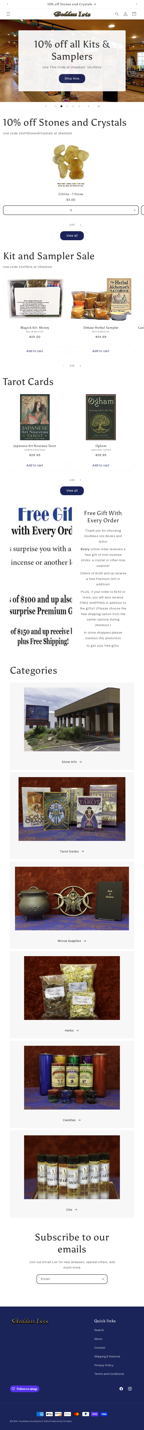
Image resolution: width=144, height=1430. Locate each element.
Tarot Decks (69, 851)
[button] (8, 14)
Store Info (69, 762)
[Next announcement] (136, 4)
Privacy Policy (103, 1365)
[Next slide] (88, 106)
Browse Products (72, 78)
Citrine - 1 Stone (70, 194)
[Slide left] (63, 225)
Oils (69, 1209)
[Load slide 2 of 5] (61, 106)
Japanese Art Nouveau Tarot (35, 446)
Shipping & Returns (107, 1356)
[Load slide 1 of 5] (55, 106)
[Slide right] (80, 225)
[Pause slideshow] (98, 106)
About (98, 1338)
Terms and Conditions (109, 1373)
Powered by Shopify (61, 1421)
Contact (100, 1347)
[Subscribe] (102, 1279)
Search (99, 1330)
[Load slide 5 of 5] (79, 106)
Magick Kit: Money (34, 327)
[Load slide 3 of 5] (67, 106)
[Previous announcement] (7, 4)
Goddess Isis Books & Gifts (34, 1421)
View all (71, 235)
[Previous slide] (46, 106)
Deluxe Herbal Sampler (100, 327)
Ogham (101, 446)
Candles (69, 1120)
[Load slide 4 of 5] (73, 106)
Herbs (69, 1030)
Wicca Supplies (69, 941)
